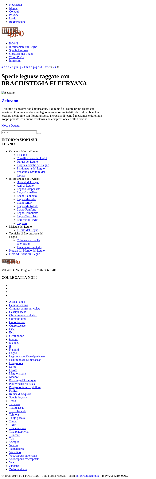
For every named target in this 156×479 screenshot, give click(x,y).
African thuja (17, 301)
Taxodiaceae (16, 407)
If (10, 346)
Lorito (13, 366)
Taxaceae (14, 404)
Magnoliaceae (17, 373)
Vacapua (14, 441)
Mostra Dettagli (11, 125)
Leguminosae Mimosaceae (25, 359)
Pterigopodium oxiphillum (25, 387)
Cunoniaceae (17, 322)
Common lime (17, 318)
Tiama (13, 421)
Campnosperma (18, 305)
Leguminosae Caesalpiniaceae (27, 356)
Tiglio (12, 424)
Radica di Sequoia (20, 394)
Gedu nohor (16, 335)
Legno (13, 353)
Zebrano (10, 100)
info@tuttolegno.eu (87, 475)
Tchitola (14, 414)
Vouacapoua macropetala (24, 459)
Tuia (11, 438)
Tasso (12, 400)
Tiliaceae (14, 435)
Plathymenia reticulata (22, 383)
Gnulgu (13, 339)
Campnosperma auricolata (24, 308)
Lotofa (13, 370)
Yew (12, 462)
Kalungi (14, 349)
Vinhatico (15, 452)
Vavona (13, 445)
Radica (13, 390)
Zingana (14, 465)
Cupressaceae (17, 325)
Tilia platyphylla (19, 431)
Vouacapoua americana (23, 455)
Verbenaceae (16, 448)
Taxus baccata (17, 411)
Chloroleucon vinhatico (23, 315)
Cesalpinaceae (17, 312)
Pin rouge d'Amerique (22, 380)
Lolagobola (16, 363)
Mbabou (14, 376)
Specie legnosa (18, 397)
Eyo (11, 332)
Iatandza (14, 342)
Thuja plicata (17, 418)
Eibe (12, 329)
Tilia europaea (17, 428)
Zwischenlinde (18, 469)
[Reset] (39, 133)
